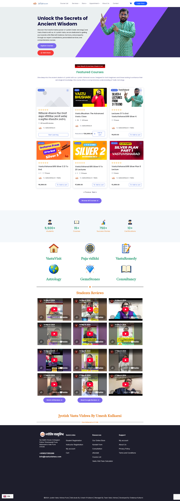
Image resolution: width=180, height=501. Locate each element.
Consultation (97, 449)
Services (75, 3)
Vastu (132, 128)
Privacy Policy (124, 449)
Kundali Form (97, 445)
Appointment (94, 3)
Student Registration (74, 440)
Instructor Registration (74, 445)
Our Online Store (98, 440)
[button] (67, 90)
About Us (105, 3)
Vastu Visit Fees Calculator (102, 461)
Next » (94, 192)
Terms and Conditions (127, 453)
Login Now (140, 3)
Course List (64, 3)
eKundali (95, 453)
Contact (115, 3)
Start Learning (53, 135)
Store (84, 3)
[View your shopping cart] (131, 3)
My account (70, 449)
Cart (67, 453)
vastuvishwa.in (50, 128)
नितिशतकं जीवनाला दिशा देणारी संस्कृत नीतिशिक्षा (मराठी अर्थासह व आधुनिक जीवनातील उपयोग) (52, 116)
